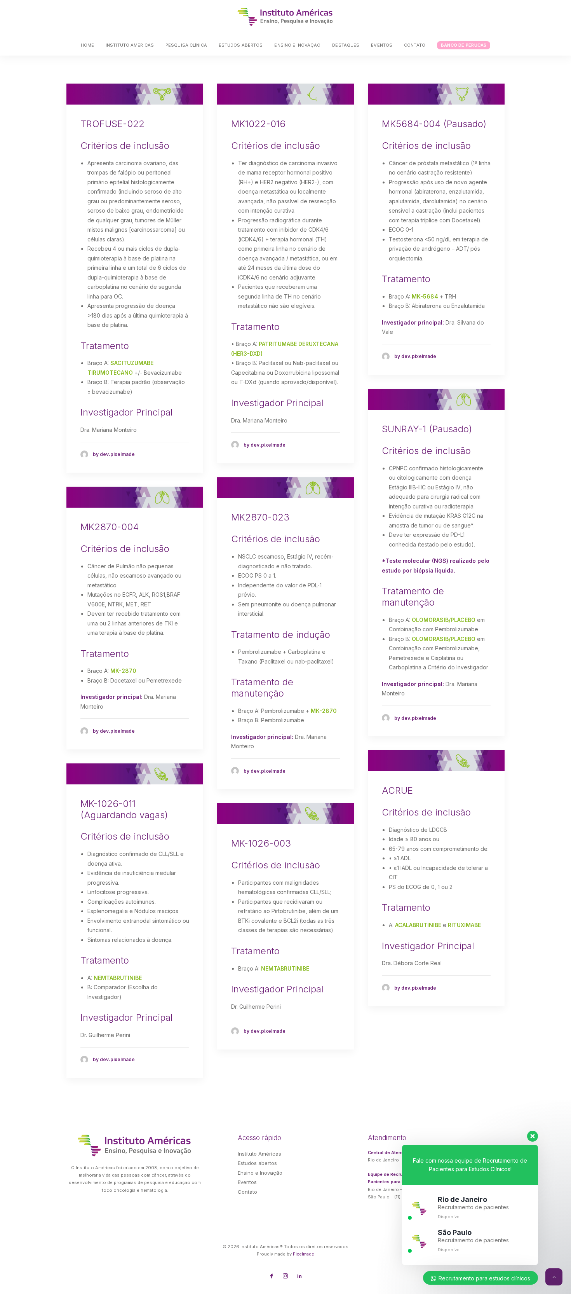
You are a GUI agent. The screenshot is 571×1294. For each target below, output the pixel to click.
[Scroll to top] (553, 1276)
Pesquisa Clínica (186, 45)
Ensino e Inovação (297, 45)
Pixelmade (303, 1254)
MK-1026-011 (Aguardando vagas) (124, 809)
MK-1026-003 (261, 843)
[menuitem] (90, 45)
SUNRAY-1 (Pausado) (427, 429)
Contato (414, 45)
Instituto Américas (130, 45)
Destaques (345, 45)
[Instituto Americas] (285, 16)
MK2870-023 (260, 517)
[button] (134, 94)
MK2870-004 (109, 527)
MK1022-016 (258, 123)
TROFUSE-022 (112, 123)
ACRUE (397, 790)
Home (87, 45)
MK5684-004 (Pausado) (434, 123)
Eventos (381, 45)
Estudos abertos (241, 45)
